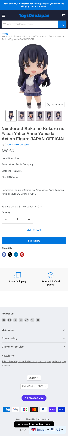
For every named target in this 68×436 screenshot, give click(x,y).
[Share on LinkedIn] (16, 254)
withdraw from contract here (34, 424)
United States (32, 386)
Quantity (6, 212)
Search (18, 419)
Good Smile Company (17, 144)
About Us (30, 419)
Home (5, 34)
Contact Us (43, 419)
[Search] (62, 24)
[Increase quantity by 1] (29, 219)
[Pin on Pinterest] (22, 254)
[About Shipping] (17, 279)
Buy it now (34, 240)
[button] (11, 115)
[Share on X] (10, 254)
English (32, 377)
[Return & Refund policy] (51, 279)
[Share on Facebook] (4, 254)
